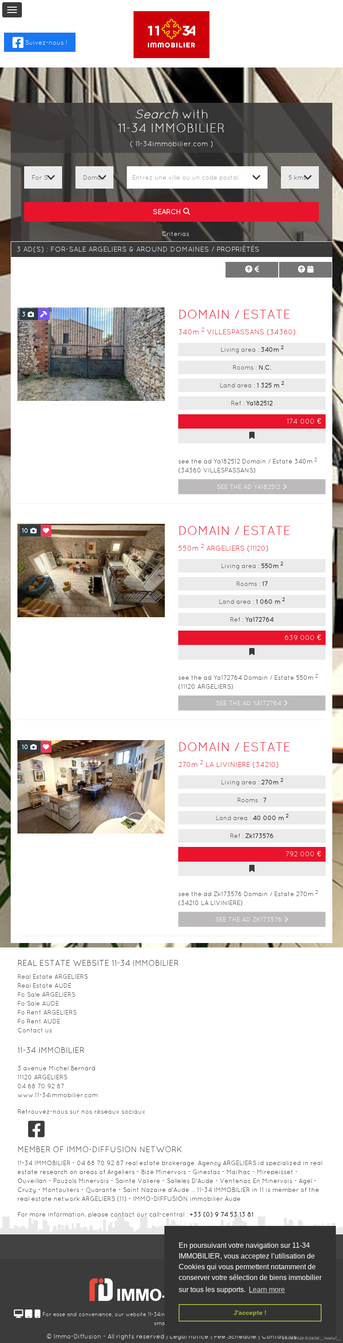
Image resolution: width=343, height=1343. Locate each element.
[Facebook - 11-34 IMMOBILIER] (36, 1129)
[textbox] (197, 177)
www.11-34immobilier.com (57, 1095)
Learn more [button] (267, 1289)
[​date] (305, 269)
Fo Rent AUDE (38, 1021)
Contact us (34, 1030)
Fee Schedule (235, 1336)
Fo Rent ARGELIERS (47, 1012)
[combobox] (197, 177)
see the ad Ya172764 (249, 703)
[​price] (252, 269)
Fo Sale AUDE (38, 1003)
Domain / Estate (234, 314)
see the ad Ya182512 (249, 486)
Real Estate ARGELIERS (52, 976)
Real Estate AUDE (44, 985)
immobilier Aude (215, 1198)
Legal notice (190, 1336)
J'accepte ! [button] (250, 1312)
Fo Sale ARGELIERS (46, 994)
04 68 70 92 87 (40, 1086)
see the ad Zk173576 (249, 919)
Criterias (174, 233)
